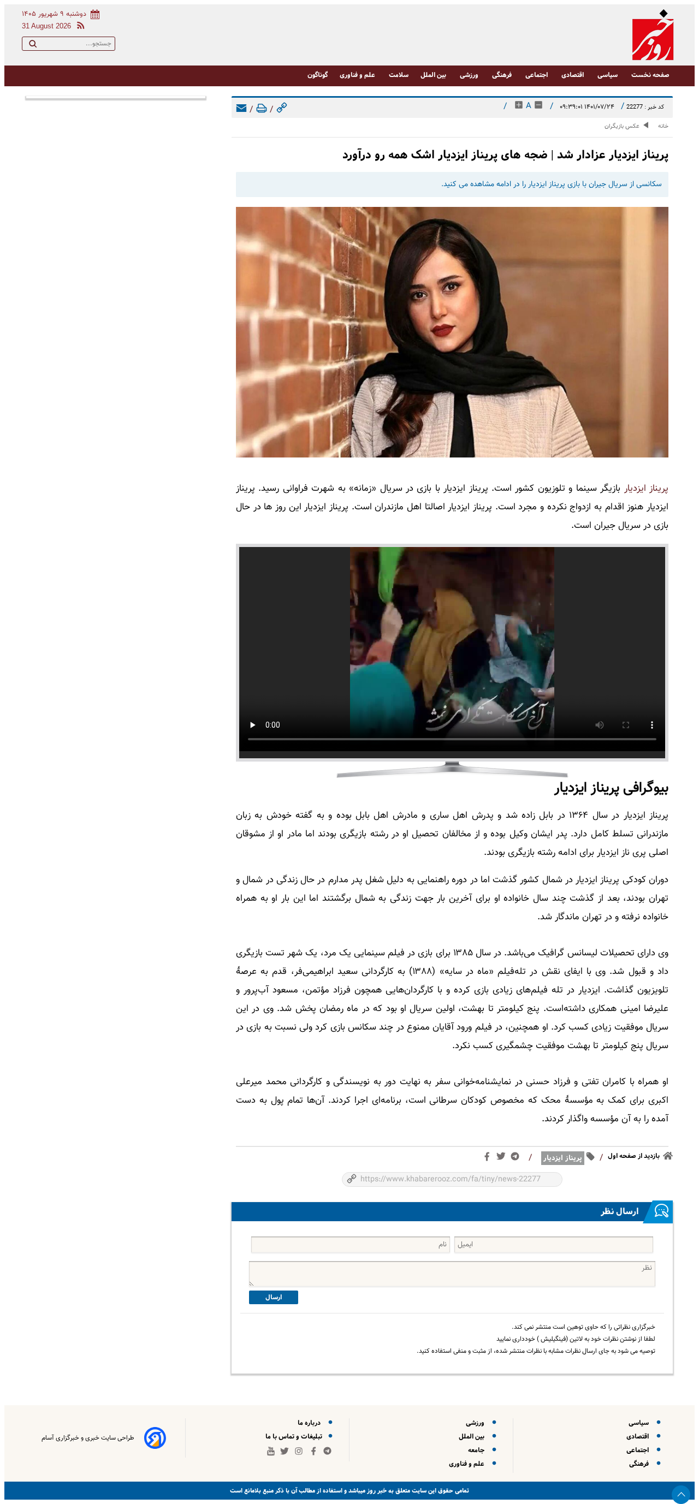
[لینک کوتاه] (281, 110)
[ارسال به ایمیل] (241, 110)
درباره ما (311, 1423)
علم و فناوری (358, 75)
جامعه (478, 1450)
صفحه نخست (650, 75)
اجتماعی (537, 75)
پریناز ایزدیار (646, 488)
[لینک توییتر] (503, 1158)
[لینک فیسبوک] (489, 1159)
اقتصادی (573, 75)
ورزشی (470, 75)
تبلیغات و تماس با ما (294, 1436)
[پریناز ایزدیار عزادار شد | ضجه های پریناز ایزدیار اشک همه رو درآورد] (452, 332)
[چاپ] (261, 110)
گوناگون (317, 75)
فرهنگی (502, 75)
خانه (663, 126)
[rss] (78, 27)
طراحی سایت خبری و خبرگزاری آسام (88, 1438)
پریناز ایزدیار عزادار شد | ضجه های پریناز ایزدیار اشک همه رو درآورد (505, 154)
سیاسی (608, 75)
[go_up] (681, 1494)
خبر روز (376, 1490)
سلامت (398, 75)
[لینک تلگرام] (517, 1158)
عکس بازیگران (622, 126)
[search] (33, 46)
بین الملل (434, 75)
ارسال (273, 1297)
